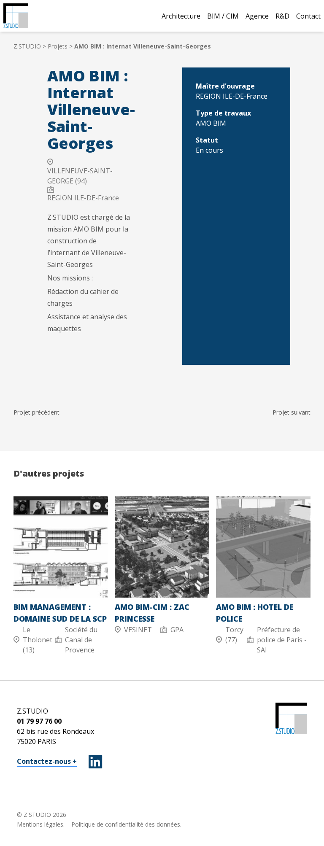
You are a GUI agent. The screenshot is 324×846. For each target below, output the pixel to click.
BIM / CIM (223, 16)
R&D (282, 16)
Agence (257, 16)
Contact (308, 16)
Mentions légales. (41, 824)
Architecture (181, 16)
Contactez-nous (44, 761)
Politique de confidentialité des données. (126, 824)
